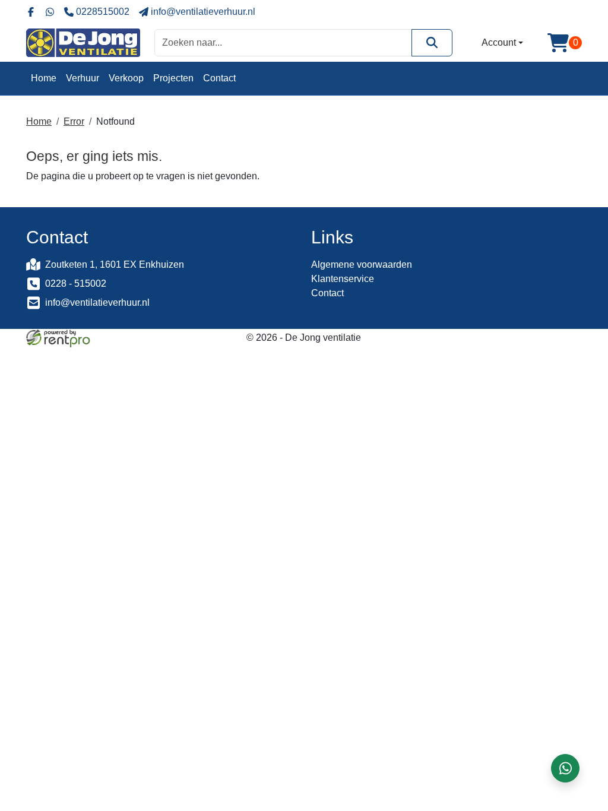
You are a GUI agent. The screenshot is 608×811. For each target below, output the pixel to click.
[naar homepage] (83, 43)
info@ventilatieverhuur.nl (97, 302)
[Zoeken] (431, 42)
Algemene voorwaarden (361, 264)
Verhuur (82, 78)
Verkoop (126, 78)
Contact (219, 78)
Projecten (173, 78)
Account (499, 42)
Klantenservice (342, 279)
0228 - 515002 (75, 283)
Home (43, 78)
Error (74, 121)
